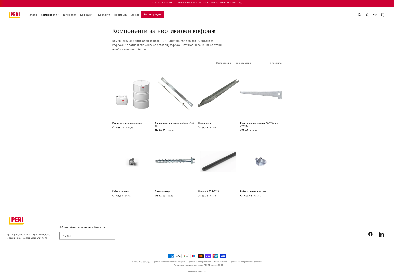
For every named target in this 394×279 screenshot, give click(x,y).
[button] (50, 14)
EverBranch (202, 271)
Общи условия (220, 262)
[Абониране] (105, 236)
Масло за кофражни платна (127, 123)
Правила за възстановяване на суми (169, 262)
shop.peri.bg (144, 262)
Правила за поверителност (199, 262)
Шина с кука (204, 123)
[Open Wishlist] (375, 15)
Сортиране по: (223, 62)
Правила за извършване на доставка (246, 262)
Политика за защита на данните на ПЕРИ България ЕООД (198, 265)
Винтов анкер (162, 191)
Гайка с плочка (120, 191)
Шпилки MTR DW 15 (208, 191)
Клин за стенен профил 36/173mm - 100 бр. (259, 124)
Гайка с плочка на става (253, 191)
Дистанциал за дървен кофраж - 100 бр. (174, 124)
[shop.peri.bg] (16, 220)
